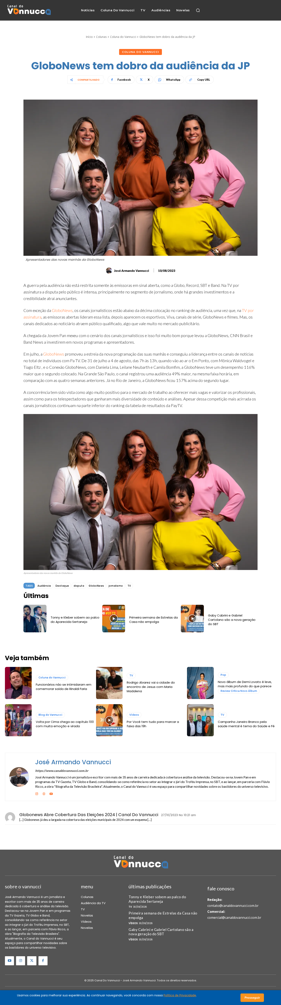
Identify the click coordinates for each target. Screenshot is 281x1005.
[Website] (43, 793)
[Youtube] (51, 793)
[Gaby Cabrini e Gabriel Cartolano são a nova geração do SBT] (192, 618)
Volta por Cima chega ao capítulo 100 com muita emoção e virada (65, 724)
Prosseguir (252, 997)
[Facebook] (43, 960)
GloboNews (62, 310)
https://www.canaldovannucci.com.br (61, 770)
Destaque (62, 585)
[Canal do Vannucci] (140, 862)
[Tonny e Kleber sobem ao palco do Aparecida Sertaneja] (34, 618)
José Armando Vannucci (131, 270)
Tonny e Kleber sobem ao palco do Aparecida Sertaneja (75, 619)
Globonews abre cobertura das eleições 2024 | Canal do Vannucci (88, 815)
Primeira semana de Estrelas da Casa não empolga (153, 619)
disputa (79, 585)
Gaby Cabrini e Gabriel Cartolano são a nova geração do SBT (231, 619)
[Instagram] (36, 793)
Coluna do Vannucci (123, 37)
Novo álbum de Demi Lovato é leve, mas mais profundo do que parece (245, 684)
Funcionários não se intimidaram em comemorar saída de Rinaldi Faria (63, 686)
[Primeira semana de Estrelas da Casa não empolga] (113, 618)
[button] (198, 10)
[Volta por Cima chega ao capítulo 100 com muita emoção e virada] (18, 720)
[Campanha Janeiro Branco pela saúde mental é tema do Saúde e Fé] (200, 720)
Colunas (101, 37)
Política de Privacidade (180, 995)
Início (89, 37)
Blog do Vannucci (50, 714)
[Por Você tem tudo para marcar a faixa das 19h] (109, 720)
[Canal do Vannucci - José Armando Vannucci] (28, 10)
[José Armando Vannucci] (109, 271)
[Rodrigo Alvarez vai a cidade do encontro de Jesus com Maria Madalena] (109, 683)
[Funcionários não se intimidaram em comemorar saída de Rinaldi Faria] (18, 683)
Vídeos (134, 714)
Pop (223, 674)
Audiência (44, 585)
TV (129, 585)
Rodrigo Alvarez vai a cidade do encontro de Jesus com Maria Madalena (151, 686)
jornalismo (116, 585)
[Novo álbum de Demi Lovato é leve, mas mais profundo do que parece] (200, 683)
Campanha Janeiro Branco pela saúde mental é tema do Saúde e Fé (246, 724)
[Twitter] (31, 960)
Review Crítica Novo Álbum (239, 690)
